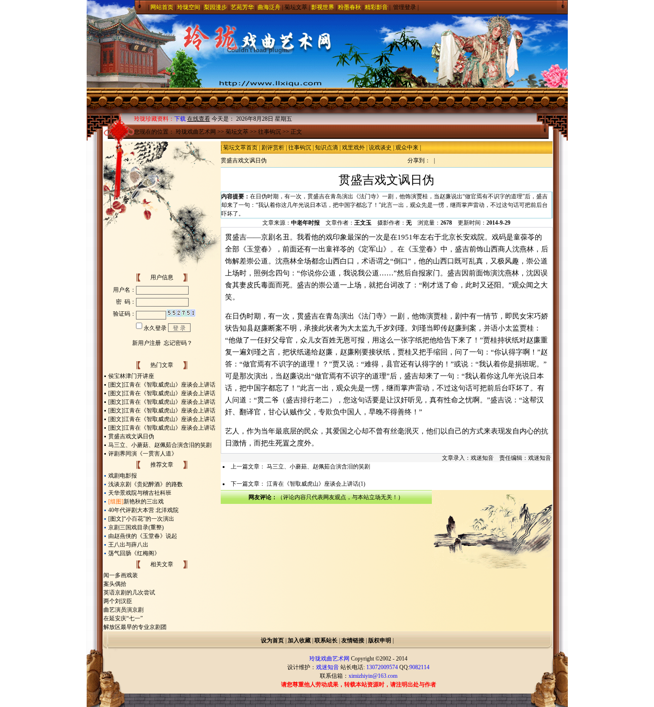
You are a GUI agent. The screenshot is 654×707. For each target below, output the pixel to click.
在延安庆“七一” (123, 618)
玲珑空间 (188, 7)
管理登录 (404, 7)
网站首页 (161, 7)
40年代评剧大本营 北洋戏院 (143, 510)
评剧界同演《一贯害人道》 (142, 453)
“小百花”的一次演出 (149, 518)
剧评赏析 (273, 147)
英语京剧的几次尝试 (129, 592)
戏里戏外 (353, 147)
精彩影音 (376, 7)
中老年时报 (305, 222)
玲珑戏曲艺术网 (196, 131)
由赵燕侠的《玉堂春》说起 (142, 536)
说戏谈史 (380, 147)
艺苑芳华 (242, 7)
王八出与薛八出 (128, 544)
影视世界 (322, 7)
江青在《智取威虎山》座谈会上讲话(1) (316, 483)
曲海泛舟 (269, 7)
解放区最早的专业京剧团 (135, 627)
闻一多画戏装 (120, 575)
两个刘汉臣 (117, 601)
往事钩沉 (269, 131)
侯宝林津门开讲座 (131, 376)
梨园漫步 (215, 7)
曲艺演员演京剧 (123, 609)
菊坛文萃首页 (240, 147)
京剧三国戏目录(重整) (136, 527)
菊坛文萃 (295, 7)
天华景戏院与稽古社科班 (139, 493)
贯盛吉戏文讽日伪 (131, 436)
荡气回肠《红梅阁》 (134, 553)
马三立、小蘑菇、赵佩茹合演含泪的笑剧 (160, 445)
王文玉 (363, 222)
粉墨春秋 (349, 7)
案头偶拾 (114, 584)
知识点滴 (326, 147)
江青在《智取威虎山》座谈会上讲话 (169, 384)
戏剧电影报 (122, 475)
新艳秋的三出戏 (144, 501)
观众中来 (407, 147)
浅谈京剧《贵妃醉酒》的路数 (145, 484)
